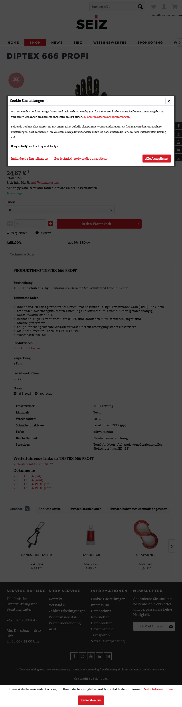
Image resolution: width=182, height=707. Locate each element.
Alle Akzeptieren (156, 159)
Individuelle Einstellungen (29, 159)
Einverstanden (91, 700)
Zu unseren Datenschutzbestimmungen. (106, 117)
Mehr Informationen (158, 689)
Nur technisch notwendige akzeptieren (81, 159)
